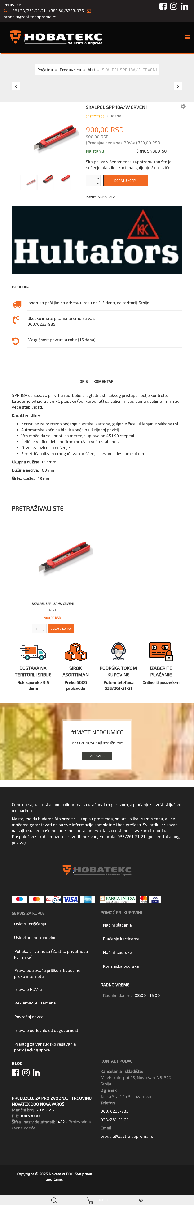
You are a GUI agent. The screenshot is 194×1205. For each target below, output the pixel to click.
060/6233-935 (114, 1111)
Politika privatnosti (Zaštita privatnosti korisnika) (51, 954)
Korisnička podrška (121, 966)
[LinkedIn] (37, 1074)
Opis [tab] (84, 381)
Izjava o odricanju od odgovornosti (46, 1030)
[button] (183, 106)
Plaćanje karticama (121, 938)
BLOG (17, 1063)
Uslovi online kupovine (35, 937)
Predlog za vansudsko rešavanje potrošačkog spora (45, 1046)
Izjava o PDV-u (28, 989)
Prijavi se (12, 4)
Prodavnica (70, 69)
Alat (91, 69)
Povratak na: (101, 197)
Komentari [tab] (104, 381)
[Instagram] (27, 1074)
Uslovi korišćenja (30, 923)
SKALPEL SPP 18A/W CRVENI (53, 604)
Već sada (97, 756)
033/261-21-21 (131, 836)
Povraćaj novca (29, 1016)
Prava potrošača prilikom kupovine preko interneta (47, 973)
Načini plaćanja (117, 924)
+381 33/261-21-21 (27, 10)
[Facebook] (17, 1074)
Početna (45, 69)
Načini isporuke (117, 952)
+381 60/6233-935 (66, 10)
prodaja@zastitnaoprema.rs (30, 16)
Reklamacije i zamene (35, 1002)
